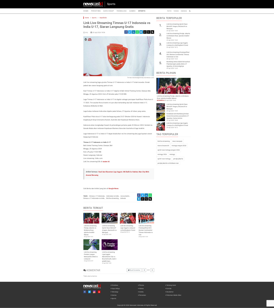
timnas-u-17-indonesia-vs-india (93, 198)
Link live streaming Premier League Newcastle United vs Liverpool (91, 255)
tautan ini (106, 162)
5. (160, 63)
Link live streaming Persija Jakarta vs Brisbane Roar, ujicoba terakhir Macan (90, 230)
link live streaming (164, 141)
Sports (141, 11)
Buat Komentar (135, 270)
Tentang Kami (171, 285)
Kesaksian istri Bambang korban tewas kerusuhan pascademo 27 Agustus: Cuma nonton (178, 116)
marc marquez (177, 141)
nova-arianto (125, 196)
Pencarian (142, 295)
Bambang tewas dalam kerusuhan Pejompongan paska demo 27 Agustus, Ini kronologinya (178, 64)
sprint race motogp (164, 159)
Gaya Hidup (108, 11)
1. (160, 25)
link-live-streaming (112, 198)
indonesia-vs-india (112, 196)
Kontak (168, 288)
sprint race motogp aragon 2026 (169, 150)
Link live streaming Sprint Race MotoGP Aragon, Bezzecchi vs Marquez (109, 229)
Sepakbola (103, 18)
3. (160, 44)
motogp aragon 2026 (179, 145)
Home (86, 11)
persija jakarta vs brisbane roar (168, 163)
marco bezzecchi (163, 145)
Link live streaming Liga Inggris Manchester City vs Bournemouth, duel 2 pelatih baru (109, 256)
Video (176, 11)
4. (160, 53)
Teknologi (122, 11)
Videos (141, 288)
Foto (169, 11)
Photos (141, 285)
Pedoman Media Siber (173, 295)
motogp (172, 154)
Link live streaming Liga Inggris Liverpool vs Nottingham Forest (127, 228)
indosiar (123, 198)
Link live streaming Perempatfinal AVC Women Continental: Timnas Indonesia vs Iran (146, 230)
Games (132, 11)
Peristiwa (96, 11)
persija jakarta (178, 159)
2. (160, 35)
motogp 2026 (162, 154)
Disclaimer (169, 292)
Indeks (184, 11)
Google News (113, 188)
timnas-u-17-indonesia (97, 196)
